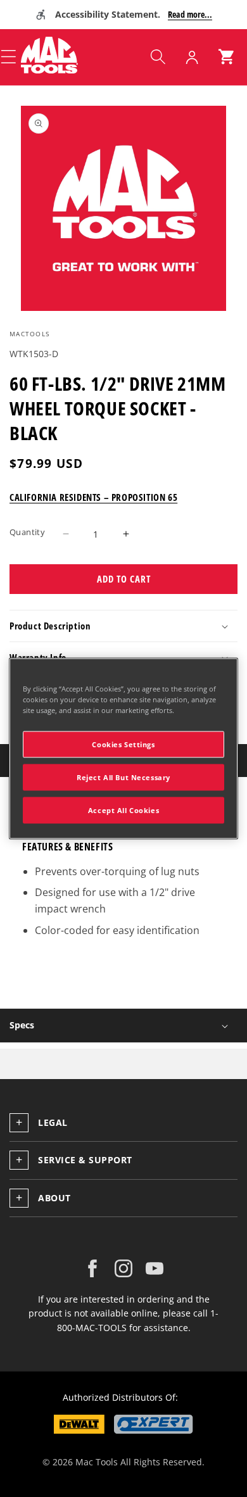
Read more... (190, 14)
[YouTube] (154, 1268)
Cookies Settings (123, 744)
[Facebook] (92, 1268)
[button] (158, 57)
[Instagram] (123, 1268)
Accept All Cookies (123, 810)
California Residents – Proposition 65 (93, 497)
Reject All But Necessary (123, 777)
